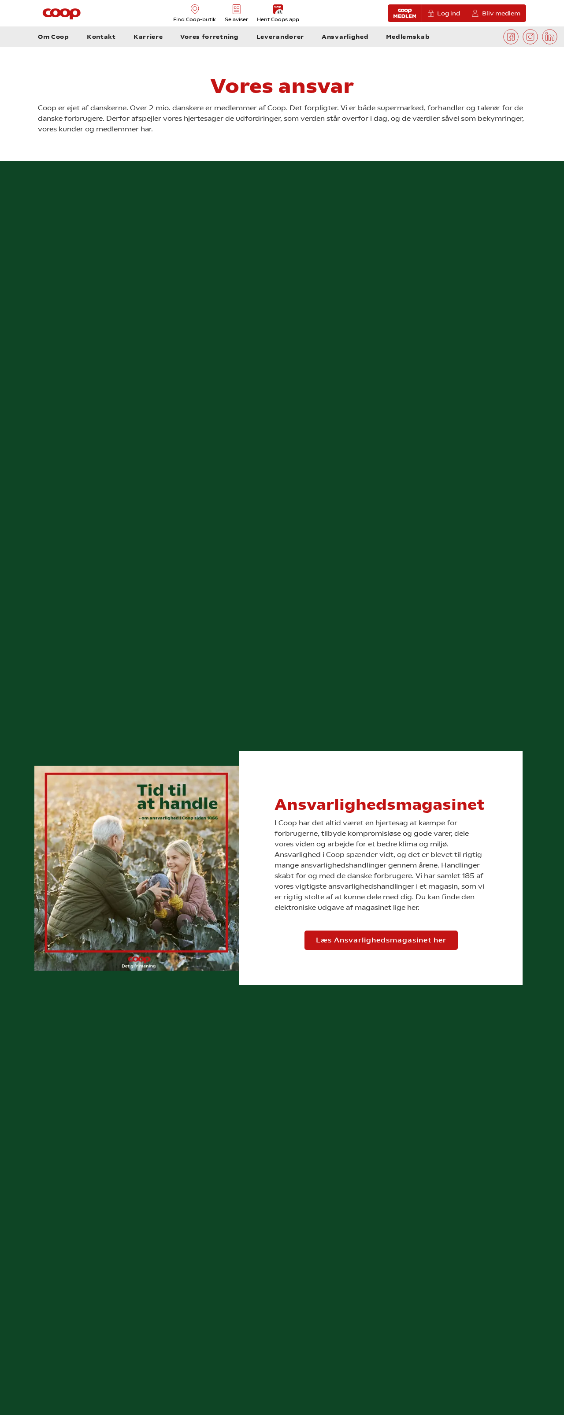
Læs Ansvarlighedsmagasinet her (381, 940)
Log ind (448, 13)
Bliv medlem (501, 13)
